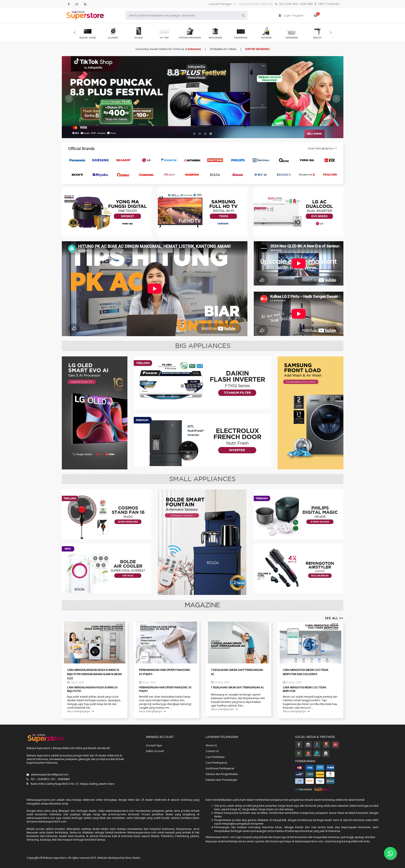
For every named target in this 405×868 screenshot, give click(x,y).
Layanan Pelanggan (220, 4)
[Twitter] (77, 4)
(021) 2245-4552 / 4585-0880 (296, 4)
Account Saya (154, 745)
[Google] (85, 4)
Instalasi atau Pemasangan (221, 780)
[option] (87, 32)
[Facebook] (68, 4)
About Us (211, 745)
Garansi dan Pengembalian (222, 774)
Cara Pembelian (215, 757)
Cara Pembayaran (216, 762)
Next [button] (330, 31)
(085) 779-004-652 (329, 4)
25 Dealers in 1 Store (223, 49)
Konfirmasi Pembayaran (220, 768)
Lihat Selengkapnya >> (322, 148)
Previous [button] (74, 31)
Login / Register (293, 15)
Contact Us (212, 751)
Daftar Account (155, 751)
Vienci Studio (132, 858)
